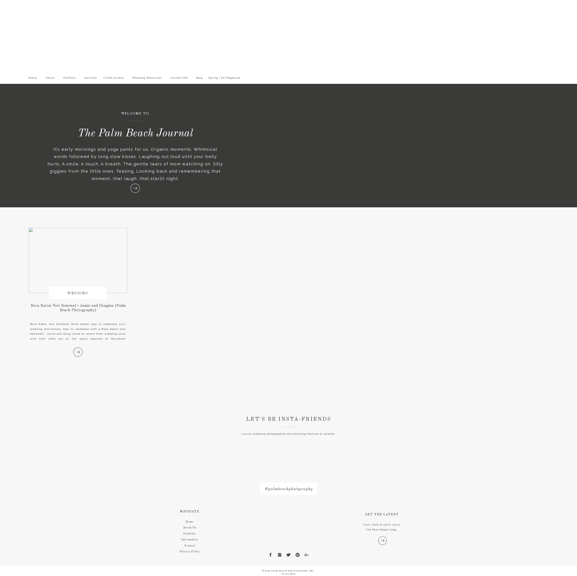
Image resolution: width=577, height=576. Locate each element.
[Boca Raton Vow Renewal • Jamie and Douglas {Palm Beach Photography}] (78, 352)
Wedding (77, 293)
